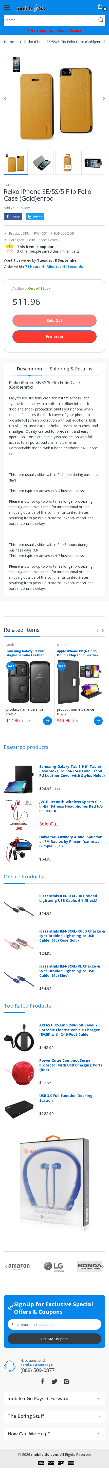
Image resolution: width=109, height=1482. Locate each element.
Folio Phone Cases (42, 239)
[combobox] (54, 20)
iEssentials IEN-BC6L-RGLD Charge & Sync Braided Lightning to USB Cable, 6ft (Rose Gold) (72, 936)
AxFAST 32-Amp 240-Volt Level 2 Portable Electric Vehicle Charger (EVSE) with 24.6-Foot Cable (69, 1030)
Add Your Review (17, 207)
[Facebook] (42, 1382)
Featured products (26, 747)
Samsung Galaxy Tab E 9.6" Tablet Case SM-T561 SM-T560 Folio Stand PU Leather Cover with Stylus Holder (72, 771)
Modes (11, 645)
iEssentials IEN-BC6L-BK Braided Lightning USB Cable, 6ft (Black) (68, 898)
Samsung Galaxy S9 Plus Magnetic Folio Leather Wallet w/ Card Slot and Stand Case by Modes (25, 653)
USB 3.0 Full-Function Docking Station (66, 1097)
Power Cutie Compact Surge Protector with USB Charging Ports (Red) (71, 1065)
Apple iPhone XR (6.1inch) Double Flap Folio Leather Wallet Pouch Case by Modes (77, 653)
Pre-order (54, 336)
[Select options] (47, 720)
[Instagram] (67, 1382)
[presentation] (97, 630)
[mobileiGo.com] (31, 7)
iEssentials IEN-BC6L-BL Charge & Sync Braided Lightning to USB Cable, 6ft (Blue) (69, 971)
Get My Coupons (54, 1338)
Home (9, 41)
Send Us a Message (37, 1364)
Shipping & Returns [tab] (71, 369)
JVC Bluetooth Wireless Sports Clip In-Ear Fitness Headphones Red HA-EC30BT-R (71, 806)
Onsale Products (23, 876)
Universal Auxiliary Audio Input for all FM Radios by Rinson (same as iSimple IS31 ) (70, 841)
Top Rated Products (27, 1005)
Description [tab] (29, 369)
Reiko (8, 185)
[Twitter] (54, 1382)
